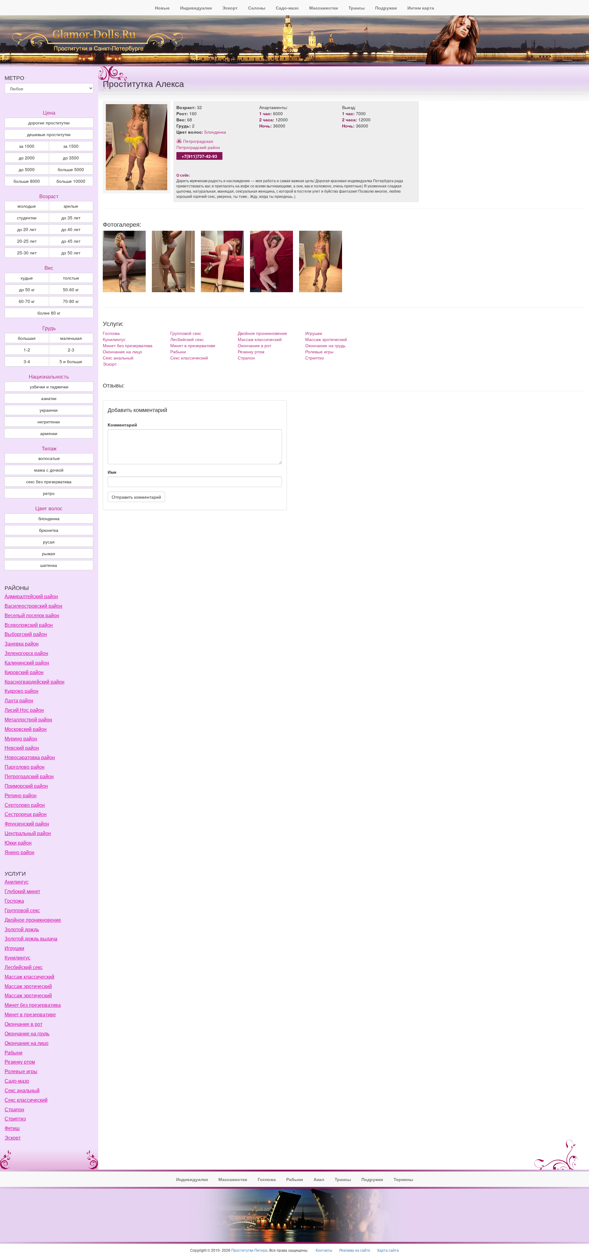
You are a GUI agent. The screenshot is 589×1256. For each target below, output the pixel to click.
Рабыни (178, 351)
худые (27, 278)
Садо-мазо (287, 8)
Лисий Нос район (24, 709)
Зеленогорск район (26, 653)
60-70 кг (27, 301)
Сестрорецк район (26, 814)
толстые (71, 278)
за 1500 (71, 146)
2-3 (71, 350)
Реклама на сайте (354, 1250)
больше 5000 (71, 169)
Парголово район (24, 766)
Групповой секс (185, 333)
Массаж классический (260, 339)
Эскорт (230, 8)
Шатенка (48, 565)
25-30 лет (27, 252)
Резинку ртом (251, 351)
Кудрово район (21, 690)
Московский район (26, 728)
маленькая (71, 338)
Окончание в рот (254, 345)
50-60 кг (71, 289)
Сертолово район (25, 804)
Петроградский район (198, 147)
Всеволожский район (29, 624)
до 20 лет (26, 229)
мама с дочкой (49, 470)
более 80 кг (48, 313)
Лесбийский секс (187, 339)
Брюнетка (48, 530)
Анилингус (17, 881)
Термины (403, 1179)
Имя (112, 472)
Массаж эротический (326, 339)
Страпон (246, 358)
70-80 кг (71, 301)
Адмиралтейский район (31, 596)
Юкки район (18, 842)
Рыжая (48, 553)
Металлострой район (28, 719)
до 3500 (71, 158)
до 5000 (27, 169)
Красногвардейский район (34, 681)
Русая (49, 542)
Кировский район (24, 672)
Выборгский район (26, 634)
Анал (319, 1179)
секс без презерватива (48, 481)
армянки (48, 433)
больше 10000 (70, 181)
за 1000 (26, 146)
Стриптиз (314, 358)
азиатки (48, 398)
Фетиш (12, 1128)
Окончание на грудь (325, 345)
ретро (49, 493)
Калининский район (27, 662)
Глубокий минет (22, 891)
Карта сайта (388, 1250)
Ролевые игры (319, 351)
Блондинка (215, 132)
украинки (49, 410)
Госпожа (111, 333)
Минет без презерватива (127, 345)
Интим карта (420, 8)
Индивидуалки (196, 8)
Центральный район (28, 833)
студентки (27, 217)
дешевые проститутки (49, 134)
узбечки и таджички (49, 386)
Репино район (21, 795)
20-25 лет (27, 241)
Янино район (19, 852)
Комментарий (122, 425)
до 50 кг (27, 289)
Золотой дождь (22, 929)
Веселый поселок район (32, 615)
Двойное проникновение (262, 333)
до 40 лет (70, 229)
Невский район (22, 747)
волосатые (49, 458)
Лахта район (19, 700)
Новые (162, 8)
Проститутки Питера (249, 1250)
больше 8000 (26, 181)
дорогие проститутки (49, 123)
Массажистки (323, 8)
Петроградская (198, 141)
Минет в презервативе (192, 345)
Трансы (356, 8)
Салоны (256, 8)
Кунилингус (114, 339)
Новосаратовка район (30, 757)
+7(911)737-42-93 (199, 156)
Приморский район (26, 785)
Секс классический (189, 358)
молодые (26, 206)
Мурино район (21, 738)
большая (27, 338)
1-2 (27, 350)
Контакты (324, 1250)
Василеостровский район (33, 605)
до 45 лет (70, 241)
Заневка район (22, 643)
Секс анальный (118, 358)
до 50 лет (70, 252)
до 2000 (27, 158)
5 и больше (71, 361)
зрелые (71, 206)
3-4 (27, 361)
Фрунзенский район (27, 823)
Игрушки (313, 333)
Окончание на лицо (122, 351)
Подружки (386, 8)
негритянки (48, 421)
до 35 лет (70, 217)
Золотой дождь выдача (31, 938)
